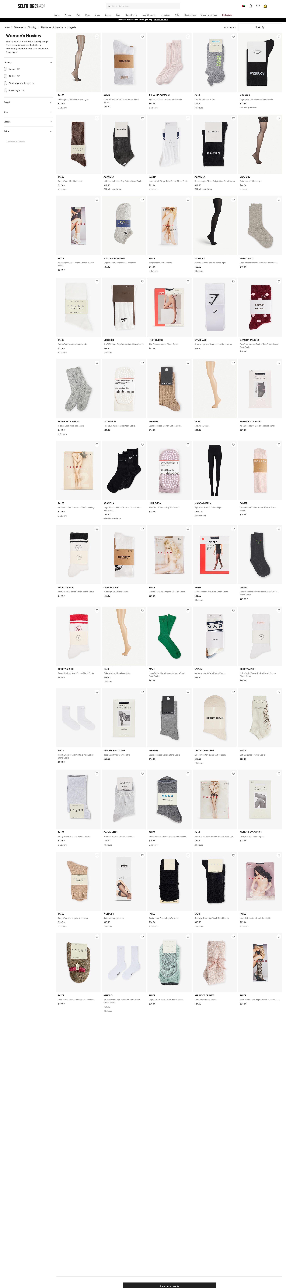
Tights (14, 76)
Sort (258, 27)
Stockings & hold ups (21, 83)
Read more (11, 52)
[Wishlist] (258, 6)
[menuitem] (57, 15)
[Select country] (244, 6)
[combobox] (145, 5)
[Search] (109, 6)
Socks (14, 69)
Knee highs (16, 90)
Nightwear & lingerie (52, 27)
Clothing (32, 27)
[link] (78, 99)
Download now (161, 19)
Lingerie (71, 27)
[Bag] (265, 6)
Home (7, 27)
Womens (18, 27)
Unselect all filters (15, 141)
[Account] (251, 6)
